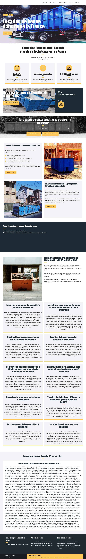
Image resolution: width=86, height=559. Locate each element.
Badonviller (35, 470)
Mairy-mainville (45, 500)
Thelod (60, 518)
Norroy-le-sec (8, 508)
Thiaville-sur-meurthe (25, 520)
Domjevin (77, 483)
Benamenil (49, 471)
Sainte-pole (31, 516)
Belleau (39, 471)
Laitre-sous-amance (42, 496)
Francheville (76, 487)
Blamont (70, 473)
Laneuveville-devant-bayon (11, 497)
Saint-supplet (15, 516)
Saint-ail (79, 513)
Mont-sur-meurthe (70, 505)
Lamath (56, 496)
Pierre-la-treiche (54, 510)
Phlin (44, 510)
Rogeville (27, 513)
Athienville (44, 468)
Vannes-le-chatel (20, 523)
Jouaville (15, 496)
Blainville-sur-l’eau (63, 473)
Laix (49, 496)
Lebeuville (67, 497)
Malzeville (65, 500)
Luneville (14, 500)
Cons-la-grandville (22, 481)
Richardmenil (21, 513)
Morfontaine (24, 507)
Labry (25, 496)
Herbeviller (50, 492)
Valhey (55, 521)
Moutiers (30, 507)
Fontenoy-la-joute (48, 487)
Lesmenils (28, 499)
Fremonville (12, 489)
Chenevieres (27, 479)
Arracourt (23, 468)
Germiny (67, 489)
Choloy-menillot (46, 479)
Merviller (60, 504)
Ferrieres (73, 486)
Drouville (74, 484)
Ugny (33, 521)
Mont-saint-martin (61, 505)
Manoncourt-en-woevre (49, 502)
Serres (6, 518)
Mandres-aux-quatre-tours (17, 502)
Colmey (72, 479)
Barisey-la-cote (77, 470)
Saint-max (50, 515)
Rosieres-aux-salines (39, 513)
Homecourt (72, 492)
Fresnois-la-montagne (21, 489)
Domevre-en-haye (52, 483)
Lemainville (78, 497)
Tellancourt (55, 518)
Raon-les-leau (50, 512)
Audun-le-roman (60, 468)
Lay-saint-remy (61, 497)
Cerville (69, 476)
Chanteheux (45, 478)
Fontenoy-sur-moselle (58, 487)
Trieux (13, 521)
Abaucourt (7, 467)
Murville (43, 507)
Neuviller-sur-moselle (70, 507)
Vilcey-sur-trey (37, 524)
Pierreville (66, 510)
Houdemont (8, 494)
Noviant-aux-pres (30, 508)
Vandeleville (69, 521)
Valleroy (59, 521)
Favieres (68, 486)
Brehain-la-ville (22, 476)
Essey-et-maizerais (44, 486)
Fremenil (7, 489)
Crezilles (62, 481)
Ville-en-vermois (65, 524)
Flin (39, 487)
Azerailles (24, 470)
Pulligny (36, 512)
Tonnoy (64, 520)
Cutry (6, 483)
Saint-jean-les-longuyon (24, 515)
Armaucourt (13, 468)
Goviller (36, 491)
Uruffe (37, 521)
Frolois (34, 489)
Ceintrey (65, 476)
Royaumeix (67, 513)
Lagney (35, 496)
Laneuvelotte (66, 496)
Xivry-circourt (77, 528)
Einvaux (7, 486)
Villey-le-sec (77, 526)
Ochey (36, 508)
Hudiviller (26, 494)
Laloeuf (52, 496)
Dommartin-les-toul (30, 484)
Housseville (20, 494)
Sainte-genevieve (23, 516)
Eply (33, 486)
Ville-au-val (58, 524)
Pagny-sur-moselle (9, 510)
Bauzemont (16, 471)
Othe (59, 508)
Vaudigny (45, 523)
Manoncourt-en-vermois (37, 502)
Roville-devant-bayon (59, 513)
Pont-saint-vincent (14, 512)
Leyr (40, 499)
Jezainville (78, 494)
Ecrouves (78, 484)
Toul (67, 520)
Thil (39, 520)
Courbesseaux (40, 481)
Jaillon (41, 494)
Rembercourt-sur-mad (74, 512)
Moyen (39, 507)
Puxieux (44, 512)
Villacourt (44, 524)
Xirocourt (70, 528)
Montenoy (7, 507)
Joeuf (6, 496)
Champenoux (18, 478)
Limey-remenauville (47, 499)
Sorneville (43, 518)
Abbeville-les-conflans (16, 467)
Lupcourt (19, 500)
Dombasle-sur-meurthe (41, 483)
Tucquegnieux (28, 521)
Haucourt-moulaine (24, 492)
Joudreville (20, 496)
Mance (74, 500)
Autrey (77, 468)
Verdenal (12, 524)
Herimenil (55, 492)
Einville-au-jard (13, 486)
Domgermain (71, 483)
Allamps (42, 467)
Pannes (16, 510)
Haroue (13, 492)
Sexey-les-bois (27, 518)
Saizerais (36, 516)
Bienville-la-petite (54, 473)
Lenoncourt (15, 499)
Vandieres (74, 521)
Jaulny (59, 494)
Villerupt (67, 526)
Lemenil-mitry (8, 499)
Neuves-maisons (60, 507)
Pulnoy (40, 512)
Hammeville (61, 491)
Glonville (7, 491)
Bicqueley (47, 473)
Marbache (69, 502)
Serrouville (11, 518)
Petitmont (35, 510)
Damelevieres (11, 483)
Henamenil (44, 492)
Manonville (57, 502)
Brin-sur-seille (40, 476)
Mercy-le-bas (42, 504)
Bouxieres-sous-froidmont (74, 475)
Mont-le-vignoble (52, 505)
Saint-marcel (45, 515)
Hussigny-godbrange (34, 494)
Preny (31, 512)
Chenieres (39, 479)
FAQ (70, 2)
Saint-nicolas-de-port (59, 515)
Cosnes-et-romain (32, 481)
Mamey (70, 500)
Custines (77, 481)
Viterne (22, 528)
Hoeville (67, 492)
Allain (38, 467)
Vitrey (25, 528)
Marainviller (63, 502)
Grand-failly (42, 491)
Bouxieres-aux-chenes (50, 475)
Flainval (7, 487)
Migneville (72, 504)
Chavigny (11, 479)
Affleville (24, 467)
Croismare (67, 481)
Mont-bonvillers (44, 505)
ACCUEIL (55, 2)
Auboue (53, 468)
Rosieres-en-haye (49, 513)
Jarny (45, 494)
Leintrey (73, 497)
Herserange (61, 492)
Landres (61, 496)
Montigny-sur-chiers (16, 507)
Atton (49, 468)
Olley (45, 508)
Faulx (64, 486)
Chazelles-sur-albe (19, 479)
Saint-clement (8, 515)
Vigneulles (30, 524)
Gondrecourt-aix (14, 491)
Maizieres (55, 500)
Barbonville (62, 470)
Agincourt (29, 467)
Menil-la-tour (35, 504)
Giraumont (78, 489)
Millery (77, 504)
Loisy (58, 499)
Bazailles (35, 471)
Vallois (63, 521)
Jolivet (10, 496)
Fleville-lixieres (34, 487)
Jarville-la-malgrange (52, 494)
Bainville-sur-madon (54, 470)
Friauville (29, 489)
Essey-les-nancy (54, 486)
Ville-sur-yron (8, 526)
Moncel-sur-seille (35, 505)
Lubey (77, 499)
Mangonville (27, 502)
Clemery (67, 479)
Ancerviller (64, 467)
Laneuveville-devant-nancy (24, 497)
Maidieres (30, 500)
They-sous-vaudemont (68, 518)
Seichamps (71, 516)
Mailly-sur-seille (37, 500)
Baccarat (30, 470)
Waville (55, 528)
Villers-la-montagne (42, 526)
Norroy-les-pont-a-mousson (19, 508)
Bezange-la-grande (33, 473)
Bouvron (43, 475)
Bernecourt (59, 471)
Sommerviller (37, 518)
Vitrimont (30, 528)
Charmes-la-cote (60, 478)
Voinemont (44, 528)
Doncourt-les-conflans (54, 484)
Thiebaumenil (34, 520)
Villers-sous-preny (60, 526)
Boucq (38, 475)
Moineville (12, 505)
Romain (32, 513)
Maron (74, 502)
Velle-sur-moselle (71, 523)
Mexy (68, 504)
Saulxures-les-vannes (62, 516)
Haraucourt (7, 492)
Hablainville (55, 491)
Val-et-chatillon (49, 521)
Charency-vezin (52, 478)
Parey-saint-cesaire (23, 510)
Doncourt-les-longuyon (65, 484)
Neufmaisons (52, 507)
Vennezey (7, 524)
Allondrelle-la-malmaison (51, 467)
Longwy (73, 499)
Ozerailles (63, 508)
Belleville (44, 471)
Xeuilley (66, 528)
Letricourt (33, 499)
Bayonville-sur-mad (27, 471)
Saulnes (45, 516)
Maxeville (16, 504)
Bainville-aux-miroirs (43, 470)
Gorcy (32, 491)
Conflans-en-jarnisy (13, 481)
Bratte (16, 476)
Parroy (30, 510)
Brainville (7, 476)
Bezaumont (42, 473)
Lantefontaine (34, 497)
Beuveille (14, 473)
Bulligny (61, 476)
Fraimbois (69, 487)
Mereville (55, 504)
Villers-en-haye (24, 526)
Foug (65, 487)
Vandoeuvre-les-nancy (10, 523)
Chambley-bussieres (10, 478)
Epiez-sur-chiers (28, 486)
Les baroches (21, 499)
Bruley (45, 476)
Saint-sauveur (8, 516)
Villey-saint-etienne (9, 528)
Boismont (24, 475)
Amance (59, 467)
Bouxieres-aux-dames (61, 475)
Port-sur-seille (23, 512)
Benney (54, 471)
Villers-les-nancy (51, 526)
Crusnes (72, 481)
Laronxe (41, 497)
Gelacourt (43, 489)
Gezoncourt (72, 489)
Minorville (7, 505)
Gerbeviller (61, 489)
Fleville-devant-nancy (25, 487)
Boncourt (29, 475)
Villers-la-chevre (33, 526)
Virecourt (17, 528)
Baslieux (7, 471)
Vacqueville (42, 521)
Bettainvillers (8, 473)
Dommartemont (9, 484)
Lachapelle (30, 496)
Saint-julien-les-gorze (36, 515)
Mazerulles (22, 504)
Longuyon (68, 499)
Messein (65, 504)
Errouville (37, 486)
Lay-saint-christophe (52, 497)
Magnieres (25, 500)
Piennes (48, 510)
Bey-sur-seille (25, 473)
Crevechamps (52, 481)
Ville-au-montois (51, 524)
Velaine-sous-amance (61, 523)
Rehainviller (61, 512)
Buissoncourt (55, 476)
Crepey (46, 481)
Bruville (49, 476)
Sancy (40, 516)
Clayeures (62, 479)
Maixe (51, 500)
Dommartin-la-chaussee (19, 484)
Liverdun (54, 499)
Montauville (78, 505)
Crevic (57, 481)
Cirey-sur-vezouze (54, 479)
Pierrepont (61, 510)
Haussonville (32, 492)
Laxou (44, 497)
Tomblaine (59, 520)
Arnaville (19, 468)
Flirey (42, 487)
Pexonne (40, 510)
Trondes (18, 521)
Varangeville (28, 523)
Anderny (70, 467)
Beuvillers (19, 473)
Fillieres (78, 486)
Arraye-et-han (30, 468)
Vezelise (17, 524)
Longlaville (62, 499)
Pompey (72, 510)
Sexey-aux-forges (18, 518)
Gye (51, 491)
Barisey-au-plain (69, 470)
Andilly (74, 467)
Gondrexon (27, 491)
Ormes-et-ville (54, 508)
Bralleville (12, 476)
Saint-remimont (75, 515)
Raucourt (56, 512)
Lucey (6, 500)
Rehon (66, 512)
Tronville (22, 521)
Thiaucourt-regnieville (14, 520)
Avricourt (12, 470)
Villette (71, 526)
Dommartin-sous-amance (42, 484)
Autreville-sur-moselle (69, 468)
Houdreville (14, 494)
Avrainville (7, 470)
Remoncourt (14, 513)
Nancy (47, 507)
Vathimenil (34, 523)
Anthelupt (7, 468)
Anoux (78, 467)
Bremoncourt (29, 476)
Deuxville (23, 483)
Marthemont (11, 504)
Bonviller (34, 475)
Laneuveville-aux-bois (75, 496)
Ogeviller (41, 508)
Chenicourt (33, 479)
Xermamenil (61, 528)
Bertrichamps (72, 471)
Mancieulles (8, 502)
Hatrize (17, 492)
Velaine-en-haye (52, 523)
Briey (34, 476)
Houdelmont (78, 492)
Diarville (27, 483)
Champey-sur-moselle (27, 478)
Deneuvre (17, 483)
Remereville (8, 513)
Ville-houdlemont (74, 524)
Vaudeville (39, 523)
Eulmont (60, 486)
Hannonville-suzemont (70, 491)
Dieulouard (32, 483)
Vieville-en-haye (24, 524)
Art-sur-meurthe (38, 468)
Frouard (38, 489)
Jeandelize (73, 494)
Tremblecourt (8, 521)
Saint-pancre (68, 515)
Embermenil (20, 486)
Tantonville (49, 518)
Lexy (38, 499)
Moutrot (35, 507)
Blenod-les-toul (17, 475)
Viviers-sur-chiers (37, 528)
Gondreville (21, 491)
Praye (28, 512)
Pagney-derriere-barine (72, 508)
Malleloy (60, 500)
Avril (17, 470)
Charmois (67, 478)
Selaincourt (77, 516)
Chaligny (74, 476)
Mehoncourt (28, 504)
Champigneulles (37, 478)
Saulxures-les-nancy (52, 516)
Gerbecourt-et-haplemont (52, 489)
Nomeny (78, 507)
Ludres (10, 500)
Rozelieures (73, 513)
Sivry (32, 518)
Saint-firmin (15, 515)
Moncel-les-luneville (25, 505)
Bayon (20, 471)
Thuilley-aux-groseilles (45, 520)
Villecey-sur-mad (16, 526)
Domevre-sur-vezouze (62, 483)
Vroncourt (50, 528)
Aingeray (34, 467)
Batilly (11, 471)
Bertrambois (66, 471)
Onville (48, 508)
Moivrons (18, 505)
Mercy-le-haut (48, 504)
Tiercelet (53, 520)
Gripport (47, 491)
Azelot (20, 470)
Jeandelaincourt (66, 494)
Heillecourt (38, 492)
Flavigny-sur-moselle (14, 487)
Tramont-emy (72, 520)
